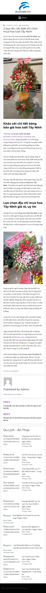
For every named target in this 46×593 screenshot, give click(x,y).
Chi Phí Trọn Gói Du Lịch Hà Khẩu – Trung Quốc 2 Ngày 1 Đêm (32, 457)
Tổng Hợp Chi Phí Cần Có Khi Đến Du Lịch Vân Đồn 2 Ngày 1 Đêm (31, 439)
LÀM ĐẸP (14, 371)
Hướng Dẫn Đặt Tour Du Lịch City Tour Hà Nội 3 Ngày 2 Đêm (31, 504)
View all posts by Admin (12, 394)
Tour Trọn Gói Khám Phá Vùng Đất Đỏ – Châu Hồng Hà (31, 571)
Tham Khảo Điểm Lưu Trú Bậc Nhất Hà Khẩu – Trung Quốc (31, 471)
